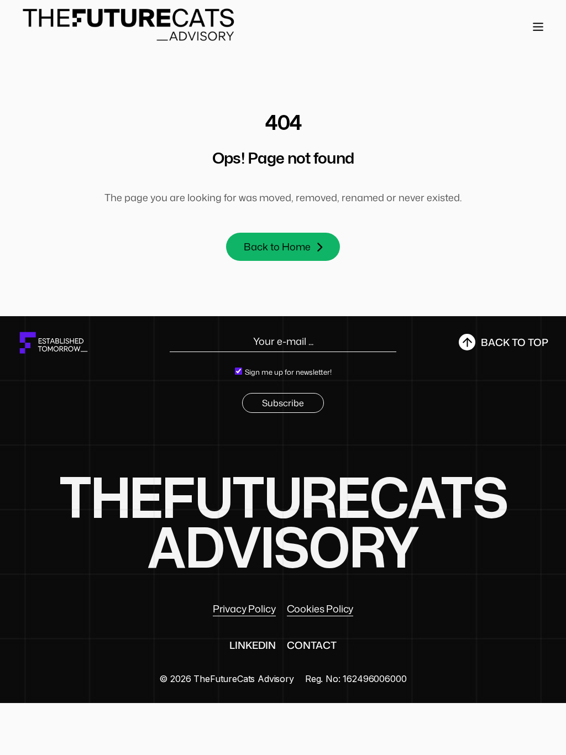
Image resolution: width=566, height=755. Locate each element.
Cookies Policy (320, 608)
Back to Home (277, 246)
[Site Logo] (129, 24)
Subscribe (283, 403)
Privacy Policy (244, 608)
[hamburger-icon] (538, 26)
